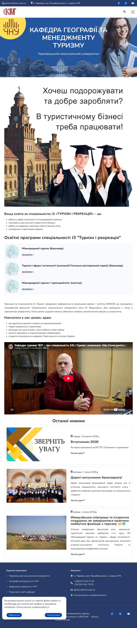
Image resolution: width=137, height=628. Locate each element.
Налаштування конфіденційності (90, 595)
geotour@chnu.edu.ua (84, 589)
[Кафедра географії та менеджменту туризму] (10, 12)
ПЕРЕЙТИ (27, 255)
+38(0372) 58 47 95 (84, 581)
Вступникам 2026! (85, 442)
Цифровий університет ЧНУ (23, 586)
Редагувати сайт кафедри (22, 591)
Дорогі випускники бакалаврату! (96, 477)
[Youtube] (133, 3)
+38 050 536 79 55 (83, 584)
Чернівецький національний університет (29, 575)
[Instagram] (126, 3)
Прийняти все (14, 615)
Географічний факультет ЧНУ (24, 581)
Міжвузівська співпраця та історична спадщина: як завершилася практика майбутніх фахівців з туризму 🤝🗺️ (100, 520)
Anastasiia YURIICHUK (77, 616)
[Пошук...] (124, 12)
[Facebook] (119, 3)
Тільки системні (53, 615)
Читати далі (77, 453)
